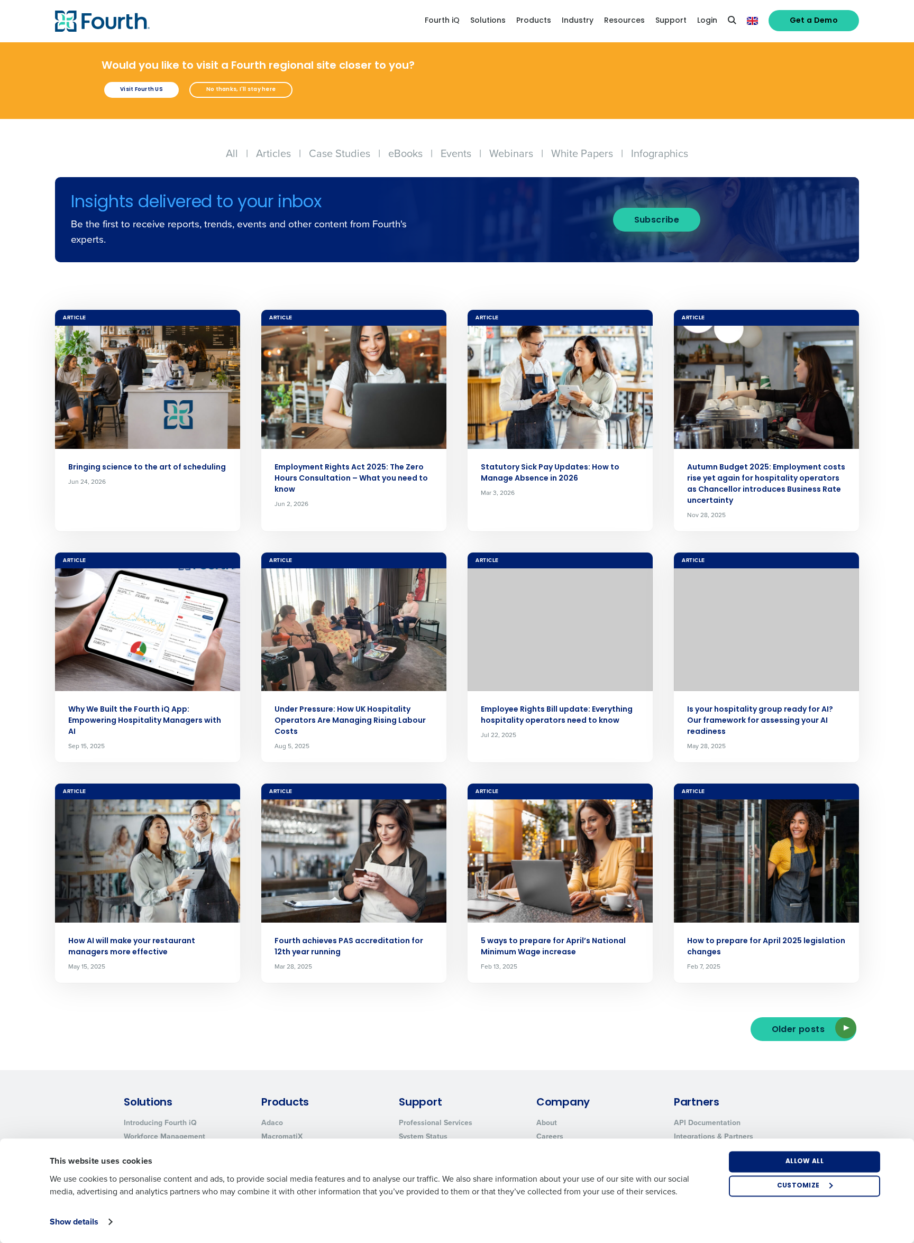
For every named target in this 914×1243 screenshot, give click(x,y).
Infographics (659, 153)
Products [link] (533, 21)
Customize (798, 1186)
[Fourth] (102, 21)
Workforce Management (164, 1136)
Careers (549, 1136)
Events (456, 153)
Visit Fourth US (141, 90)
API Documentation (707, 1122)
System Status (423, 1136)
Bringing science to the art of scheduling (147, 468)
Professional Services (435, 1122)
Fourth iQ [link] (442, 21)
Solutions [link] (488, 21)
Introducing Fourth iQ (160, 1122)
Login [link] (707, 21)
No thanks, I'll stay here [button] (241, 90)
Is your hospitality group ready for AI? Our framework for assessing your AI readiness (760, 721)
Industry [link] (577, 21)
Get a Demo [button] (814, 21)
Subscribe (657, 220)
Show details (74, 1222)
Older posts (798, 1030)
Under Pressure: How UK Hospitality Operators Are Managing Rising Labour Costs (350, 721)
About (546, 1122)
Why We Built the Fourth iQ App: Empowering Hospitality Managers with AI (144, 721)
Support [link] (671, 21)
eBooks (405, 153)
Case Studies (339, 153)
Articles (273, 153)
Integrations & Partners (713, 1136)
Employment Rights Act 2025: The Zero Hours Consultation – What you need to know (351, 479)
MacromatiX (282, 1136)
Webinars (511, 153)
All (232, 153)
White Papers (582, 153)
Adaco (272, 1122)
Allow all (804, 1161)
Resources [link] (624, 21)
